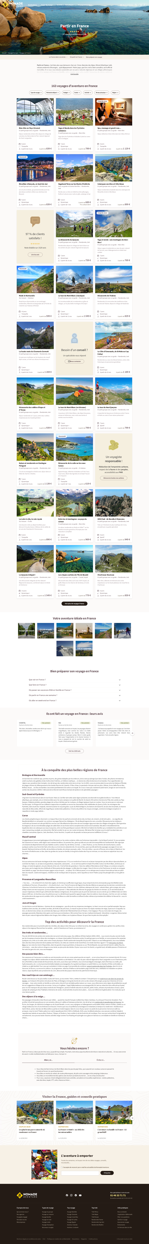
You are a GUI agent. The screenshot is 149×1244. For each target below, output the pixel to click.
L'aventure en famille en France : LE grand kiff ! (112, 1131)
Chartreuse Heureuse (106, 575)
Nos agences (20, 1214)
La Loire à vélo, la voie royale (30, 519)
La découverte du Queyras (68, 240)
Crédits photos (93, 1239)
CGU (44, 1239)
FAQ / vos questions (123, 1217)
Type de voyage (35, 93)
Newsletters (75, 1239)
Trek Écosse (95, 1217)
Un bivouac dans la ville (124, 1227)
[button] (74, 679)
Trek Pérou (95, 1212)
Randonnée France (97, 1220)
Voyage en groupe (47, 1212)
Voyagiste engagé (22, 1217)
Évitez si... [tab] (101, 1060)
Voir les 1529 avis (74, 751)
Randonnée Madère (97, 1225)
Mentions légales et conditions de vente (29, 1239)
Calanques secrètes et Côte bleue (111, 184)
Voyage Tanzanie (72, 1214)
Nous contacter (122, 1212)
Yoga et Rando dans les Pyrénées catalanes (71, 129)
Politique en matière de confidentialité (58, 1239)
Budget (65, 93)
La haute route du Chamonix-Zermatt (34, 351)
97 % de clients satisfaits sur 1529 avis (74, 34)
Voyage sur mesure (48, 1214)
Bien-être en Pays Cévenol (29, 128)
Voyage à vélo (46, 1222)
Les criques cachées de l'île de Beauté (73, 575)
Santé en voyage (122, 1220)
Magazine (84, 1239)
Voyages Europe (13, 53)
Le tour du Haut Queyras (107, 407)
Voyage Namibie (72, 1212)
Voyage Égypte (71, 1222)
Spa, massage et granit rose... (109, 128)
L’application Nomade (124, 1214)
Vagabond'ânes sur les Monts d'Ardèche (74, 184)
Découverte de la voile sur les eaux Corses (71, 464)
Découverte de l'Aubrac (107, 295)
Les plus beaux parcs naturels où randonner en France (32, 1131)
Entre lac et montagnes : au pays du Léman (72, 520)
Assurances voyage (123, 1222)
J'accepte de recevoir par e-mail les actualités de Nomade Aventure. (85, 1167)
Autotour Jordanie (72, 1227)
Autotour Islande (72, 1225)
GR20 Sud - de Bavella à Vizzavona (111, 519)
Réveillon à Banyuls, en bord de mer (33, 184)
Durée (76, 93)
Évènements (121, 1225)
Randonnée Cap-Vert (98, 1222)
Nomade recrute (22, 1220)
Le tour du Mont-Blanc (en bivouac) (72, 407)
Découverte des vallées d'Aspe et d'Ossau (32, 408)
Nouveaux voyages (47, 1227)
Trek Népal (95, 1214)
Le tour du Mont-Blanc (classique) (71, 295)
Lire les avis (35, 255)
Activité (87, 93)
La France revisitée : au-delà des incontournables (71, 1131)
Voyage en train (46, 1220)
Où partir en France (76, 57)
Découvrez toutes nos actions (113, 478)
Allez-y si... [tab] (48, 1060)
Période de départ (51, 93)
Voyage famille (46, 1217)
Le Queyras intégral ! (27, 575)
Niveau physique (101, 93)
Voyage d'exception (48, 1225)
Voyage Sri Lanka (72, 1220)
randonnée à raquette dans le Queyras (108, 1002)
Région (114, 93)
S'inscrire (107, 1173)
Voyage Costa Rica (72, 1217)
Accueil (4, 53)
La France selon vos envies (57, 57)
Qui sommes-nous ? (23, 1212)
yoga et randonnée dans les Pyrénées (99, 966)
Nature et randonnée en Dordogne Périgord (32, 464)
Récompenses (21, 1222)
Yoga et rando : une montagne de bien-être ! (113, 241)
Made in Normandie (27, 295)
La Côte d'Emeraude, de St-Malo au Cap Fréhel (113, 352)
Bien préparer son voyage (94, 57)
